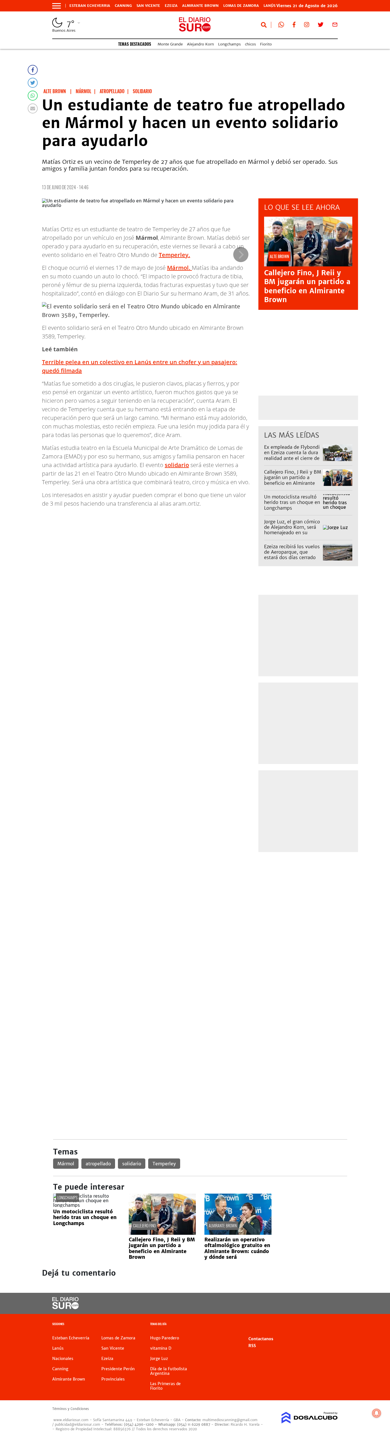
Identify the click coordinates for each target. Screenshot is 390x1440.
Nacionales (62, 1358)
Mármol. (179, 268)
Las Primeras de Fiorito (165, 1386)
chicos (250, 44)
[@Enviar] (33, 108)
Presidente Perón (118, 1368)
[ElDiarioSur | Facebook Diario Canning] (294, 26)
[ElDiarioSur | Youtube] (306, 1303)
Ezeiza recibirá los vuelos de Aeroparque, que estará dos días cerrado (292, 552)
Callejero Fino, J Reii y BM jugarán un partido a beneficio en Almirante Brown (307, 286)
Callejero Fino (144, 1225)
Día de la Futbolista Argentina (168, 1371)
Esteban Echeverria (89, 5)
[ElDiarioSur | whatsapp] (281, 26)
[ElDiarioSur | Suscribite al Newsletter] (335, 26)
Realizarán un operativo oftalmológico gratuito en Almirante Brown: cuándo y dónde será (237, 1248)
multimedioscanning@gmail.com (230, 1420)
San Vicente (148, 5)
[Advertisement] (200, 898)
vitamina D (160, 1348)
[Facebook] (33, 70)
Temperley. (174, 255)
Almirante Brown (200, 5)
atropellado (98, 1163)
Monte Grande (170, 44)
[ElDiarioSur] (65, 1307)
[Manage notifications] (376, 1413)
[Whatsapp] (33, 96)
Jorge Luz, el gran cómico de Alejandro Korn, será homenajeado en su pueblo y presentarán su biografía (292, 533)
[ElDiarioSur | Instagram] (306, 26)
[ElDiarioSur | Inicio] (331, 1324)
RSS (252, 1345)
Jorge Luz (159, 1358)
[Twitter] (33, 83)
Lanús (58, 1348)
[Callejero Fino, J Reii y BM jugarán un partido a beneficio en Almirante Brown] (162, 1233)
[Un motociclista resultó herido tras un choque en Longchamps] (86, 1205)
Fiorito (266, 44)
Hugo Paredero (164, 1338)
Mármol (65, 1163)
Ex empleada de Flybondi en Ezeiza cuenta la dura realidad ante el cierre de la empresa (292, 455)
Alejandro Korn (200, 44)
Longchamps (229, 44)
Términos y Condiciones (70, 1409)
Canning (123, 5)
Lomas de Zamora (241, 5)
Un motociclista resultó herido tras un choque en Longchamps (292, 502)
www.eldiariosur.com (71, 1420)
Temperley (164, 1163)
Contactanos (260, 1338)
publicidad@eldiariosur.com (77, 1424)
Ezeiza (171, 5)
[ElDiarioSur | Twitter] (320, 26)
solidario (177, 465)
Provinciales (113, 1379)
